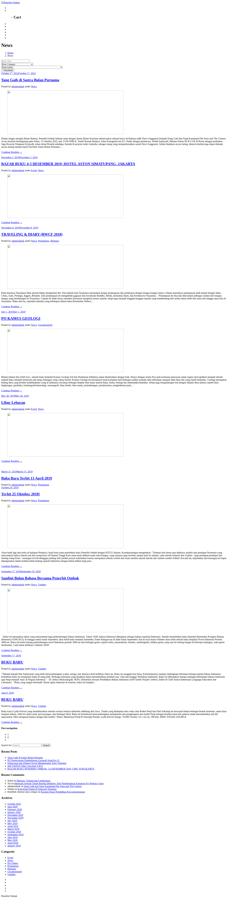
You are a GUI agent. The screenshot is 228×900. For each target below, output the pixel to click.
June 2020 (12, 806)
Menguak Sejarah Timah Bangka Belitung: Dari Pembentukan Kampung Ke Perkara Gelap (59, 783)
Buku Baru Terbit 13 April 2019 (26, 478)
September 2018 (15, 834)
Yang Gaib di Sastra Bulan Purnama (30, 80)
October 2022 (14, 804)
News (10, 29)
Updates (42, 584)
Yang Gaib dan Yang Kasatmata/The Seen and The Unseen (53, 786)
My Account (13, 37)
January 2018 (14, 845)
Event (34, 170)
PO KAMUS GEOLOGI (20, 318)
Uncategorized (45, 325)
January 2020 (14, 812)
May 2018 (12, 840)
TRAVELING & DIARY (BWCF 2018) (32, 234)
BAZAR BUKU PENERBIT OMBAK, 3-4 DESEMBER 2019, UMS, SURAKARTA (50, 768)
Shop (10, 32)
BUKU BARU (12, 662)
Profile (10, 26)
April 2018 (12, 843)
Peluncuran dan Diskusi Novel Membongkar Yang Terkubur (36, 763)
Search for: (6, 745)
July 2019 (12, 820)
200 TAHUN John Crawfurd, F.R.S (25, 766)
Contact (11, 35)
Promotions (43, 241)
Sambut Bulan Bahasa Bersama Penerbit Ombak (40, 578)
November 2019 (15, 818)
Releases (54, 241)
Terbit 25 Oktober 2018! (20, 494)
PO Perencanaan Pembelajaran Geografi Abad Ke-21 (33, 760)
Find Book (7, 70)
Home (10, 23)
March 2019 (13, 829)
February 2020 (14, 809)
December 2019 (15, 815)
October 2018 (14, 831)
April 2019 (12, 826)
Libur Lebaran (13, 402)
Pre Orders (12, 863)
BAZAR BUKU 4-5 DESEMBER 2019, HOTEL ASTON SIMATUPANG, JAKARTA (68, 164)
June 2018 (12, 837)
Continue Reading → (11, 152)
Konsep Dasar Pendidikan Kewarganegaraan (63, 792)
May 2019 (12, 823)
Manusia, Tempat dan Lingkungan (33, 780)
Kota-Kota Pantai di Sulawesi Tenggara (37, 789)
